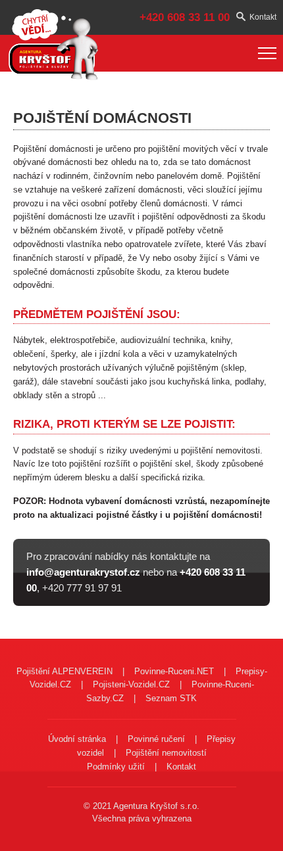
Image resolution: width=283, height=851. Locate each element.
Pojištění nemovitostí (166, 753)
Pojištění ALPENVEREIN (64, 671)
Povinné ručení (156, 739)
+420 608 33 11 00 (185, 17)
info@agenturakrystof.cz (83, 572)
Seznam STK (171, 698)
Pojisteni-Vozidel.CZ (131, 684)
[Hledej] (242, 17)
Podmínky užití (116, 766)
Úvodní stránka (77, 739)
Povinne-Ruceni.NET (174, 671)
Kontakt (262, 17)
